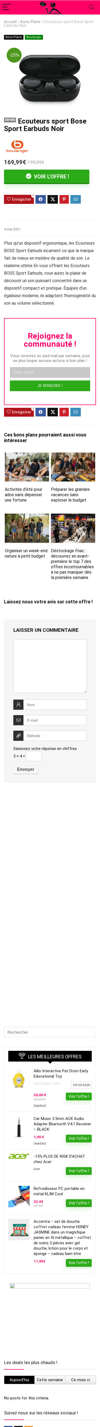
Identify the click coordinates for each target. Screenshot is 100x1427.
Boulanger (33, 37)
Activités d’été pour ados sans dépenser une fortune (23, 495)
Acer (37, 1169)
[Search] (91, 7)
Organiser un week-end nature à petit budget (26, 553)
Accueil (10, 22)
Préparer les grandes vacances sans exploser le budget (70, 495)
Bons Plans (30, 22)
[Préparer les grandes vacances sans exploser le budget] (73, 456)
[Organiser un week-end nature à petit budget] (27, 517)
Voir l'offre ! (51, 176)
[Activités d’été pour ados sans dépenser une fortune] (27, 456)
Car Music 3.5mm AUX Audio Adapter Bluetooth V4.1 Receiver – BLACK (62, 1124)
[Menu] (6, 7)
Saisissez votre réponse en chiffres (45, 748)
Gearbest (40, 1106)
